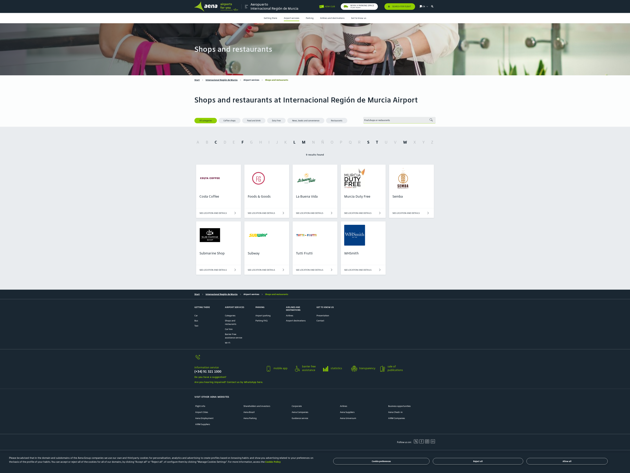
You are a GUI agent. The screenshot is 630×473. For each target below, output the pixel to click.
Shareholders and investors (256, 406)
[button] (246, 6)
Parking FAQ (261, 320)
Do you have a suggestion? (210, 377)
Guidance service (300, 418)
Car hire (228, 329)
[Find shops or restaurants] (431, 120)
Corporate (297, 406)
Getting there (270, 18)
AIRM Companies (396, 418)
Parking (310, 18)
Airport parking (263, 315)
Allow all (567, 461)
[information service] (228, 359)
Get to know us (358, 18)
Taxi (196, 325)
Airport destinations (296, 320)
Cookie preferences (381, 461)
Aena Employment (204, 418)
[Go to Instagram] (427, 443)
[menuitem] (270, 18)
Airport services (291, 18)
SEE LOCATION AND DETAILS (213, 213)
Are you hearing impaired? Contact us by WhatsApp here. (228, 382)
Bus (196, 320)
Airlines (289, 315)
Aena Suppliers (347, 412)
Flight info (200, 406)
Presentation (322, 315)
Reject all (478, 461)
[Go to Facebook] (421, 443)
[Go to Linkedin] (433, 443)
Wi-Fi (227, 342)
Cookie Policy (273, 461)
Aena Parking (250, 418)
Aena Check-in (395, 412)
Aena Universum (348, 418)
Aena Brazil (248, 412)
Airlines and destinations (332, 18)
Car (196, 315)
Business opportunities (399, 406)
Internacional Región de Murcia (222, 80)
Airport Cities (201, 412)
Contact (320, 320)
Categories (230, 315)
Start (197, 80)
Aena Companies (300, 412)
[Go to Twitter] (416, 443)
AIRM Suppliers (202, 424)
